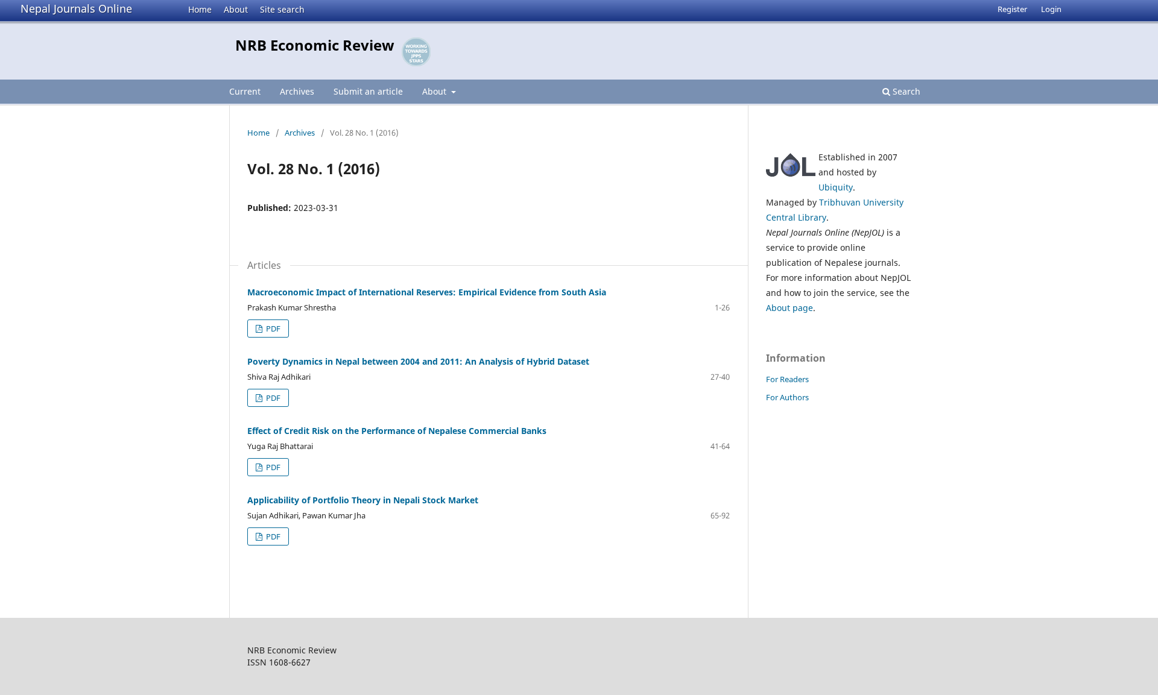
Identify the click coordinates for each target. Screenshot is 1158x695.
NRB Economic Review (314, 45)
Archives (297, 91)
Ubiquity (835, 187)
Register (1012, 9)
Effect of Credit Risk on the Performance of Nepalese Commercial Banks (396, 430)
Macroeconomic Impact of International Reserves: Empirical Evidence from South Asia (426, 292)
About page (789, 307)
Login (1051, 9)
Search (905, 91)
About (236, 9)
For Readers (787, 379)
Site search (282, 9)
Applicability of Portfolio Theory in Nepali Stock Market (362, 500)
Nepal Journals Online (76, 8)
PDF (272, 328)
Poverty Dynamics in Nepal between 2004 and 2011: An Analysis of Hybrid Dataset (418, 361)
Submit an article (368, 91)
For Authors (787, 397)
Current (245, 91)
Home (200, 9)
